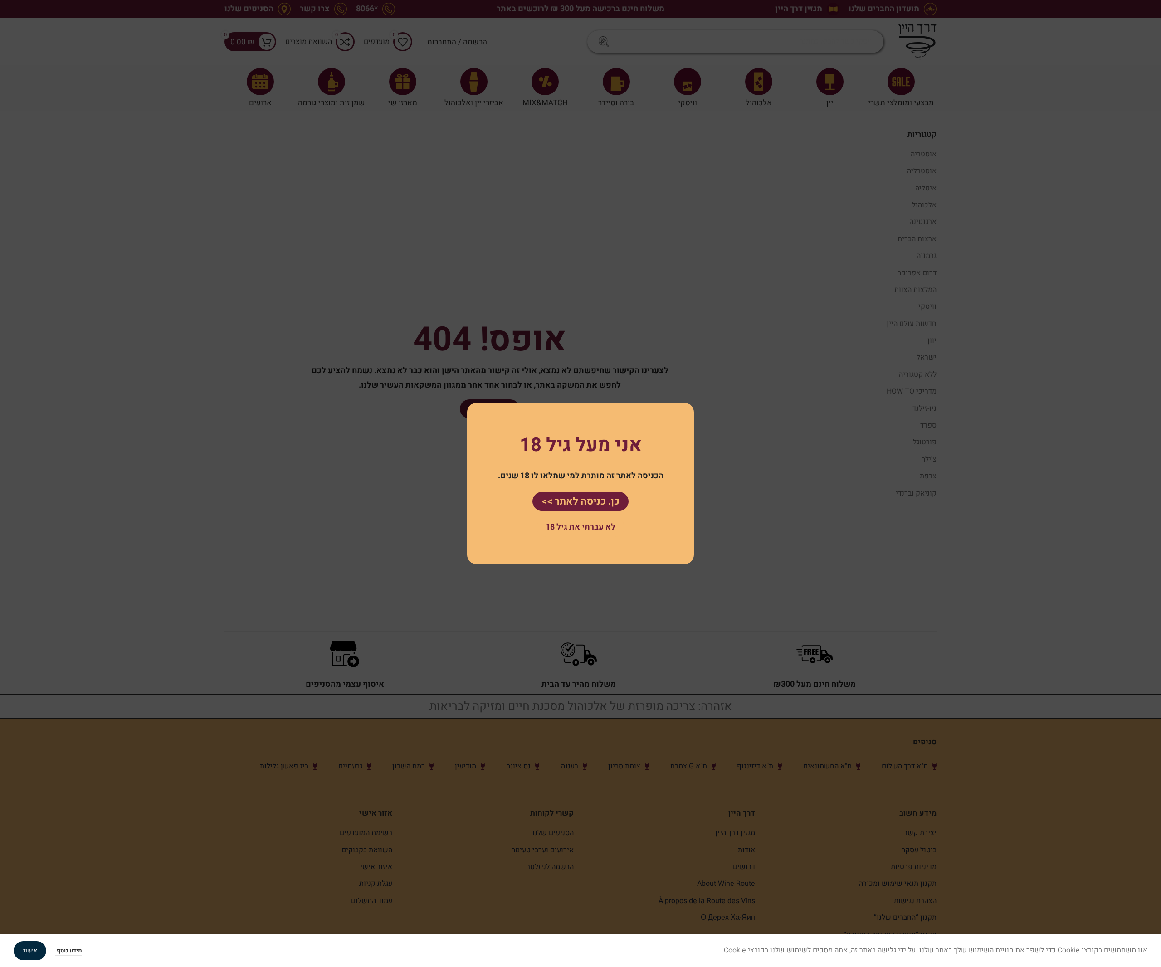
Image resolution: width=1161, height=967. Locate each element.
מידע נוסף (68, 950)
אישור (30, 950)
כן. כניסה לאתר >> (580, 501)
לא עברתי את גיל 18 (580, 527)
